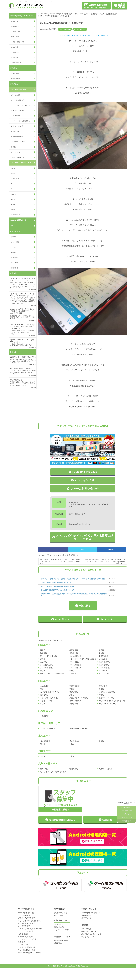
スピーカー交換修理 (17, 126)
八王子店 (43, 662)
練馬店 (42, 659)
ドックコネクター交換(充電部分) (20, 121)
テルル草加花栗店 (46, 668)
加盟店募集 (58, 943)
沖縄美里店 (73, 769)
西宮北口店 (103, 686)
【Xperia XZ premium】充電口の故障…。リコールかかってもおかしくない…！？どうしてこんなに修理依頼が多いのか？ (60, 561)
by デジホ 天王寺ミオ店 (107, 704)
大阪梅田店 (44, 686)
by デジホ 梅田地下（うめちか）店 (112, 701)
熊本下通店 (44, 769)
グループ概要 (86, 929)
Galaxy (13, 173)
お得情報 (13, 236)
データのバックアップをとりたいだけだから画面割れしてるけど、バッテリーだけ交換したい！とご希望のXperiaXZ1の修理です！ (105, 561)
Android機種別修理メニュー (21, 163)
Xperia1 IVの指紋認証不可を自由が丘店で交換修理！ (58, 590)
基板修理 (13, 147)
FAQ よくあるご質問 (61, 930)
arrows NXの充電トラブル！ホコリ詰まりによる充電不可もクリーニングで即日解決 (22, 311)
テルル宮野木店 (104, 662)
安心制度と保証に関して (90, 931)
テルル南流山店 (104, 668)
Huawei (13, 194)
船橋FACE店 (103, 656)
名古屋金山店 (74, 741)
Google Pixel (15, 178)
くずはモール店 (46, 701)
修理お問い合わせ (60, 913)
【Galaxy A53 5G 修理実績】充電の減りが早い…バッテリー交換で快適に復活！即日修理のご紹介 (22, 280)
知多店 (101, 741)
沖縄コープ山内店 (105, 769)
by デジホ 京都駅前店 (107, 692)
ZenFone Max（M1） (80, 29)
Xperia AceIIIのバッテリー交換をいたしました (56, 582)
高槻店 (101, 695)
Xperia (13, 168)
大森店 (42, 671)
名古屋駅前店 (45, 741)
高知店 (42, 756)
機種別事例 (14, 268)
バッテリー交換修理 (17, 136)
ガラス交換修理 (15, 95)
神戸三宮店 (73, 692)
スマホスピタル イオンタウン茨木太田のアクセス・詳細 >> (83, 35)
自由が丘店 (103, 671)
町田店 (101, 653)
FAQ (11, 226)
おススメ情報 (15, 242)
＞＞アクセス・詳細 (126, 817)
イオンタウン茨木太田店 (49, 698)
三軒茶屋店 (103, 659)
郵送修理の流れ (15, 78)
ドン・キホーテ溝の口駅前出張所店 (82, 659)
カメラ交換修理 (15, 116)
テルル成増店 (104, 665)
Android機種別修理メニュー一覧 (30, 953)
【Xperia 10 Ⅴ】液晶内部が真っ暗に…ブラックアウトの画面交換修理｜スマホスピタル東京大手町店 (74, 594)
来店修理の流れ (15, 73)
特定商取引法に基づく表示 (91, 934)
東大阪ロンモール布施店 (78, 698)
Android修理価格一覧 (18, 220)
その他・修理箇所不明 (17, 157)
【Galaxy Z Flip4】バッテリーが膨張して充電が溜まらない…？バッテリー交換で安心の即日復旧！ (22, 296)
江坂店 (42, 704)
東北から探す (15, 36)
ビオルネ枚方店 (75, 701)
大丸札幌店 (44, 716)
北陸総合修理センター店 (78, 728)
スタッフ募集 (59, 915)
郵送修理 (13, 252)
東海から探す (15, 47)
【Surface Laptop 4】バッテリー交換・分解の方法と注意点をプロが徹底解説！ (22, 326)
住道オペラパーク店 (106, 698)
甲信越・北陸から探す (17, 42)
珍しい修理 (14, 262)
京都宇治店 (73, 704)
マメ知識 (13, 247)
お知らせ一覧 (86, 915)
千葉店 (71, 671)
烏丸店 (71, 695)
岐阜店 (42, 744)
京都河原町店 (74, 686)
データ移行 (14, 257)
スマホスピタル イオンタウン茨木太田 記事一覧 (58, 555)
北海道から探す (15, 31)
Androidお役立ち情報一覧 (90, 913)
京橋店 (71, 689)
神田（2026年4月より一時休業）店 (53, 674)
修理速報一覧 (86, 918)
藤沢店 (101, 650)
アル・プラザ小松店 (47, 728)
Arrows (13, 204)
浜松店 (71, 744)
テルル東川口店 (75, 668)
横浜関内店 (73, 653)
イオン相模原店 (75, 656)
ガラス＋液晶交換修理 (17, 100)
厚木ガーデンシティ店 (48, 656)
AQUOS (13, 183)
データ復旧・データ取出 (18, 141)
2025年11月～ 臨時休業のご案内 (23, 357)
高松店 (71, 756)
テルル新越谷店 (75, 665)
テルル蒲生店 (74, 662)
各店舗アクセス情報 (61, 940)
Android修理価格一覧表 (26, 950)
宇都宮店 (72, 674)
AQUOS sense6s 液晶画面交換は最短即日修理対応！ (59, 586)
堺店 (41, 689)
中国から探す (15, 52)
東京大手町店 (104, 674)
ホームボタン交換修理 (17, 110)
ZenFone (14, 189)
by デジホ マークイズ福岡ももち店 (53, 772)
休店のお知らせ (16, 380)
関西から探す (15, 26)
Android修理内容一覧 (18, 89)
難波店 (101, 689)
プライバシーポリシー (89, 937)
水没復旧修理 (15, 131)
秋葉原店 (43, 653)
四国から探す (15, 57)
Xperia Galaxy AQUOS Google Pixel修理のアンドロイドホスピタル (63, 14)
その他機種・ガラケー (17, 215)
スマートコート (15, 152)
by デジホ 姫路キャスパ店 (49, 692)
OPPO (13, 199)
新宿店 (42, 650)
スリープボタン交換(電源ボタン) (20, 105)
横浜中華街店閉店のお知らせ (21, 368)
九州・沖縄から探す (17, 62)
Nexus (13, 209)
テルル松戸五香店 (46, 665)
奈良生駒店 (44, 695)
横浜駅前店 (73, 650)
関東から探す (15, 21)
